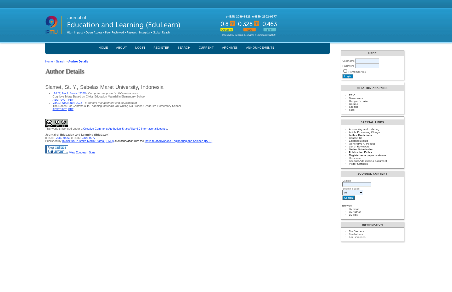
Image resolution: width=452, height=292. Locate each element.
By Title (353, 214)
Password (348, 65)
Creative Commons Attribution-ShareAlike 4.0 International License (125, 128)
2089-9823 (63, 137)
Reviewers (355, 158)
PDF (71, 99)
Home (103, 47)
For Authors (356, 234)
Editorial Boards (358, 140)
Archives (230, 47)
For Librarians (357, 237)
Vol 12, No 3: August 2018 (69, 93)
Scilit (351, 109)
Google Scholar (358, 101)
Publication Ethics (360, 152)
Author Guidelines (360, 135)
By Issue (354, 209)
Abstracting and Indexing (364, 129)
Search (184, 47)
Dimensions (356, 98)
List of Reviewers (359, 146)
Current (206, 47)
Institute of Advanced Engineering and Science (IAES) (178, 140)
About (121, 47)
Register (161, 47)
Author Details (78, 61)
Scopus (353, 106)
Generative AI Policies (362, 143)
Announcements (260, 47)
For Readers (356, 231)
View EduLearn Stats (82, 152)
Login (140, 47)
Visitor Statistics (358, 163)
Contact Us (355, 137)
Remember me (357, 71)
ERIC (352, 95)
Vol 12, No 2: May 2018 (67, 102)
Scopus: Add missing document (368, 160)
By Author (355, 211)
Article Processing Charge (364, 132)
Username (348, 60)
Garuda (353, 103)
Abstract (60, 99)
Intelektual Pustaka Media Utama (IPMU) (88, 140)
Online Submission (361, 149)
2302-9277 (88, 137)
